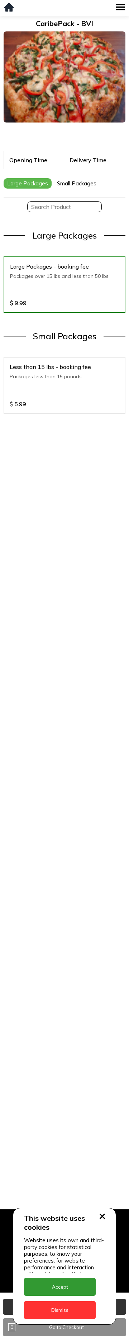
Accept (60, 1287)
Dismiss (59, 1310)
